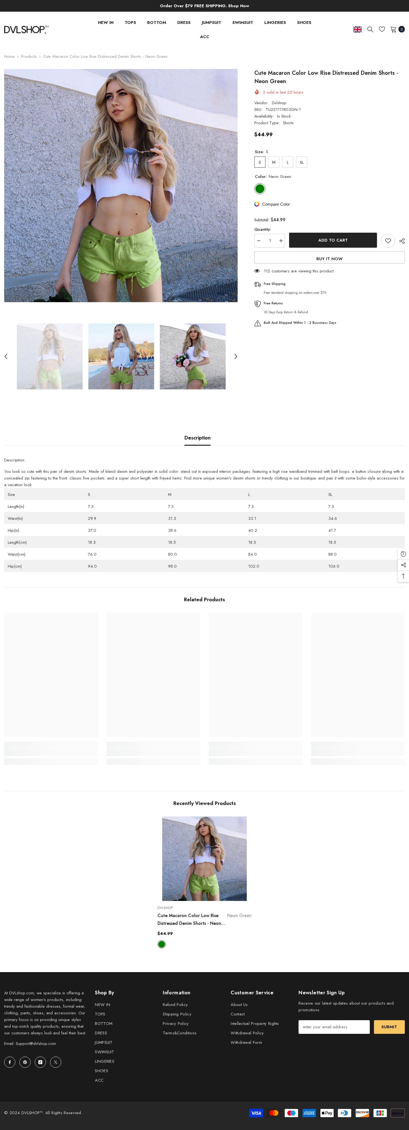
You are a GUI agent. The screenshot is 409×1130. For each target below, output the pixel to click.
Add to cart (333, 240)
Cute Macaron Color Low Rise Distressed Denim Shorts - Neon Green (204, 919)
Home (9, 56)
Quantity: (262, 229)
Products (29, 56)
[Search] (370, 29)
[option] (121, 185)
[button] (6, 356)
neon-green (161, 944)
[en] (357, 29)
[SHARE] (400, 241)
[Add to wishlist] (388, 241)
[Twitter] (55, 1062)
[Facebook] (9, 1062)
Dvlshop (279, 103)
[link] (51, 752)
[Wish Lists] (382, 29)
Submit (389, 1027)
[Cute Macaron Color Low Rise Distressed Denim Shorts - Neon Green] (204, 858)
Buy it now (329, 259)
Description (197, 437)
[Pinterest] (25, 1062)
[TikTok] (40, 1062)
